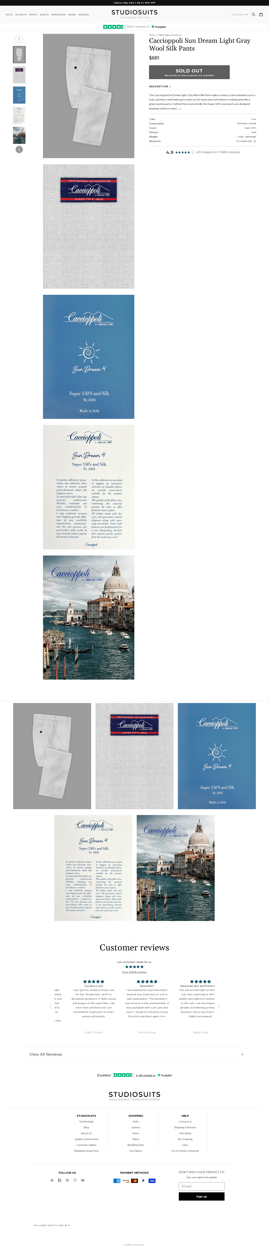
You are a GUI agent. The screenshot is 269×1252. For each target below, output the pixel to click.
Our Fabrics (135, 1150)
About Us (86, 1133)
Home (152, 35)
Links (185, 1144)
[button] (253, 14)
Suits (136, 1121)
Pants (135, 1133)
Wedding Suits (135, 1144)
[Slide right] (19, 149)
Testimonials (86, 1121)
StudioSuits (139, 1245)
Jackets (135, 1127)
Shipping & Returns (185, 1127)
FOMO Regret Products (169, 35)
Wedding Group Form (86, 1150)
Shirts (135, 1139)
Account (238, 14)
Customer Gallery (86, 1144)
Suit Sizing (185, 1133)
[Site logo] (134, 1096)
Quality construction (86, 1139)
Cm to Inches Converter (185, 1150)
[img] (134, 967)
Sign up (201, 1196)
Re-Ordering (185, 1139)
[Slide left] (19, 39)
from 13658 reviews (134, 971)
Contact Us (185, 1121)
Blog (86, 1127)
